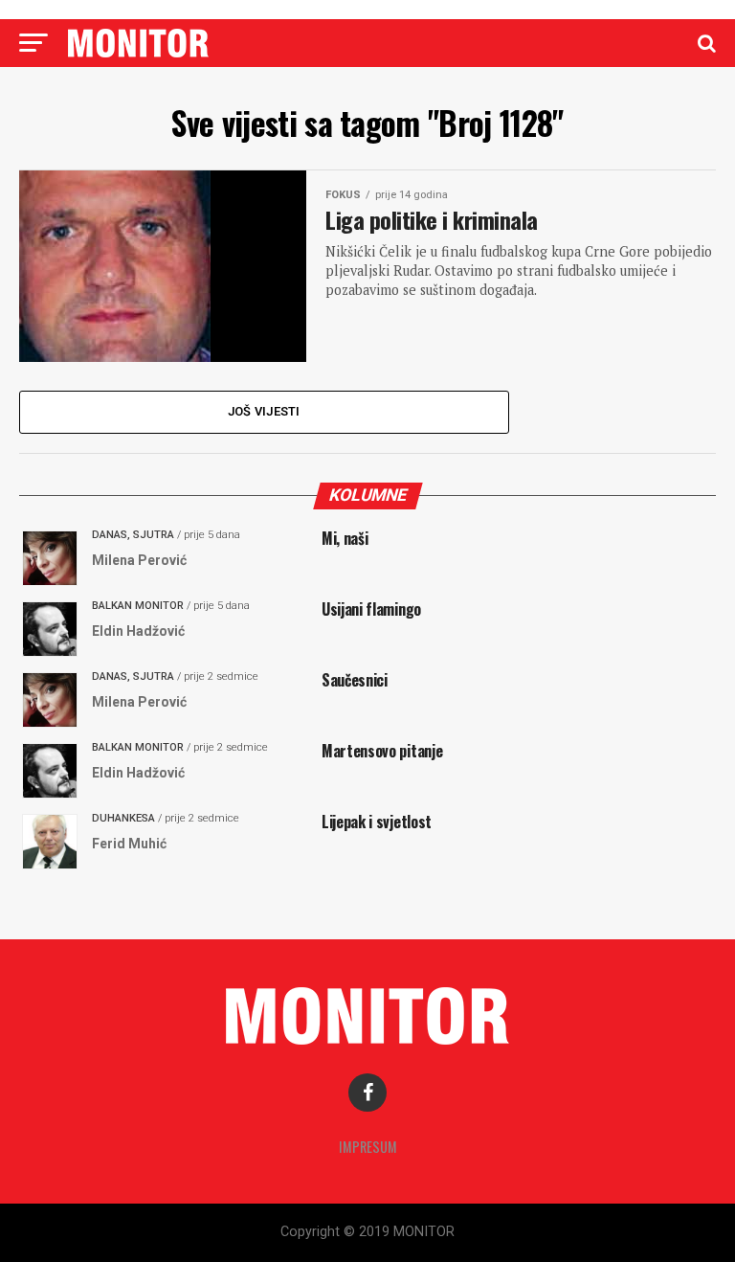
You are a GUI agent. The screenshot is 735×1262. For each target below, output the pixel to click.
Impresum (368, 1147)
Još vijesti (264, 411)
